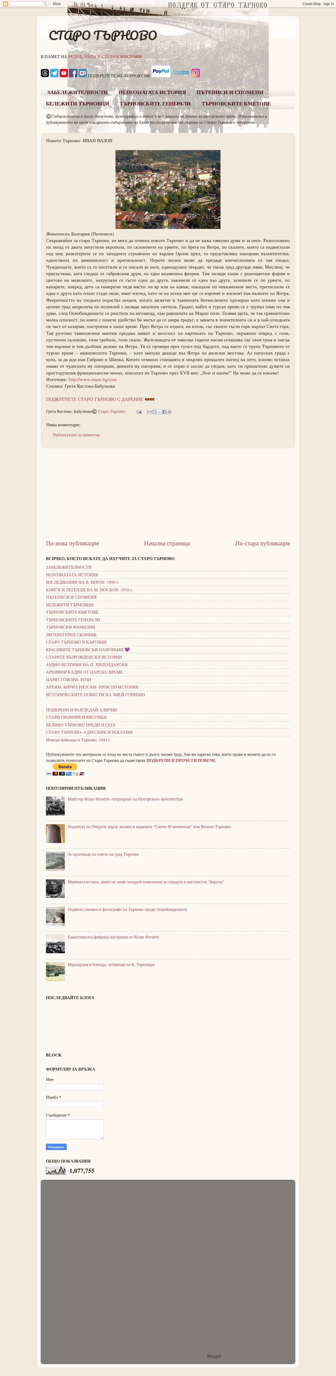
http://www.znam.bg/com (93, 379)
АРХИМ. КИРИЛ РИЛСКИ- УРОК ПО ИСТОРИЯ (92, 687)
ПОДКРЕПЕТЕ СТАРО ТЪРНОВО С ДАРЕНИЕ (94, 399)
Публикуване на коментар (76, 435)
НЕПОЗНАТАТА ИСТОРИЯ (152, 92)
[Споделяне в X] (159, 411)
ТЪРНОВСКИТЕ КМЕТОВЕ (236, 103)
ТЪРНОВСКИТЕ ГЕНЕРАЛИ (155, 103)
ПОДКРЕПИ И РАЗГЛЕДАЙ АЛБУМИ (81, 710)
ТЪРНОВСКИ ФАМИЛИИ (70, 627)
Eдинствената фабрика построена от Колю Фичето (113, 937)
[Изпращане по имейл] (149, 411)
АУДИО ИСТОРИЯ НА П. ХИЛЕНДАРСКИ (87, 665)
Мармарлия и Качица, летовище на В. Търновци (111, 964)
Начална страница (167, 543)
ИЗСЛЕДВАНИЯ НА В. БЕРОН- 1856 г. (82, 582)
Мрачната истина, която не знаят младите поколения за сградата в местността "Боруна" (146, 882)
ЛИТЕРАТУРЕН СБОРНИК (71, 635)
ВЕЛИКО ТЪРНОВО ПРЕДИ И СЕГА (81, 725)
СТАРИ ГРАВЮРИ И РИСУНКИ (76, 717)
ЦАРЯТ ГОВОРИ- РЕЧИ (68, 679)
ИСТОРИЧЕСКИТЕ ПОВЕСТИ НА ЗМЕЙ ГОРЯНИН (95, 694)
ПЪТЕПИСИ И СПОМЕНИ (230, 92)
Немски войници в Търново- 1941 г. (78, 740)
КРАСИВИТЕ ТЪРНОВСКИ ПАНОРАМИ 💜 (88, 650)
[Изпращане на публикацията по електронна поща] (139, 411)
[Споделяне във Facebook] (164, 411)
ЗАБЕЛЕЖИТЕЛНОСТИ (77, 92)
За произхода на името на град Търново (103, 854)
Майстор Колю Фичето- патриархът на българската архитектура (125, 799)
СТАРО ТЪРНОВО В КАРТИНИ (76, 642)
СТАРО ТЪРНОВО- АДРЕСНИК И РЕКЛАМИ (89, 732)
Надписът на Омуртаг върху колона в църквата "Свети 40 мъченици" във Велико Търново (149, 826)
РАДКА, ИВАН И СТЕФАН (105, 56)
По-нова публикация (72, 543)
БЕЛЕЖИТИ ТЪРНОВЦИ (77, 103)
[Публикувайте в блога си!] (154, 411)
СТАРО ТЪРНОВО (103, 35)
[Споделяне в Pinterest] (169, 411)
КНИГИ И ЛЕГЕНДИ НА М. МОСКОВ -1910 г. (89, 590)
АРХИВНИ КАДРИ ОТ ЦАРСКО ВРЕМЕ (84, 672)
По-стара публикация (262, 543)
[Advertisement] (168, 494)
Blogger (213, 1356)
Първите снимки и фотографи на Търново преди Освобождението (127, 909)
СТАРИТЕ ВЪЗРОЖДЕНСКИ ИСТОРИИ (84, 657)
